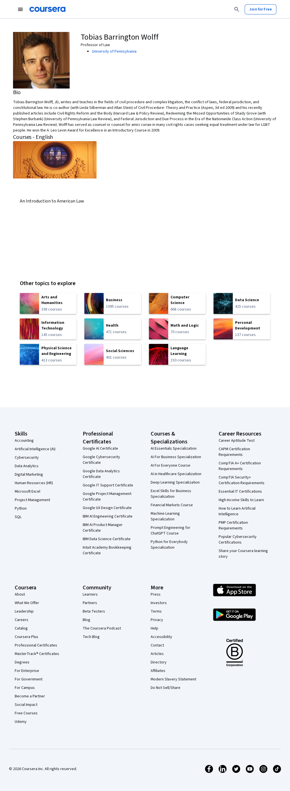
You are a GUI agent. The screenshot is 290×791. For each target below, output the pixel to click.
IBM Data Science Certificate (107, 539)
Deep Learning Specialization (175, 482)
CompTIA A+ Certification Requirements (240, 466)
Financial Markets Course (172, 505)
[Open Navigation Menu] (20, 9)
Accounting (24, 440)
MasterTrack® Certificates (37, 654)
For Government (28, 679)
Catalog (21, 628)
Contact (157, 645)
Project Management (32, 500)
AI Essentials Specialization (174, 448)
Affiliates (158, 671)
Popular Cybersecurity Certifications (238, 539)
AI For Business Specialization (176, 457)
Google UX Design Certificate (107, 508)
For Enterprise (27, 671)
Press (156, 594)
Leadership (24, 611)
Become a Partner (30, 696)
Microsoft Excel (27, 491)
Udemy (21, 722)
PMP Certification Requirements (233, 525)
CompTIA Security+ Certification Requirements (242, 480)
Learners (90, 594)
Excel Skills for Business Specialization (171, 493)
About (20, 594)
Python (21, 508)
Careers (21, 620)
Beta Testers (94, 611)
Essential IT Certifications (240, 491)
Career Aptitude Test (237, 440)
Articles (157, 654)
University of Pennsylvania (114, 51)
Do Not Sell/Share (165, 688)
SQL (18, 517)
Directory (159, 662)
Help (154, 628)
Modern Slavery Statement (173, 679)
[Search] (237, 9)
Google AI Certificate (100, 448)
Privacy (157, 620)
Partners (90, 603)
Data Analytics (27, 466)
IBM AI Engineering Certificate (108, 516)
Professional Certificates (36, 645)
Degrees (22, 662)
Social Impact (26, 705)
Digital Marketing (29, 474)
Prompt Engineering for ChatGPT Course (170, 530)
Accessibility (161, 637)
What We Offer (27, 603)
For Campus (25, 688)
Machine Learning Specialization (165, 516)
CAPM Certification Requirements (234, 452)
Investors (159, 603)
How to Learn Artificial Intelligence (237, 511)
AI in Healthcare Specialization (176, 474)
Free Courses (26, 713)
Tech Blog (91, 637)
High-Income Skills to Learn (241, 500)
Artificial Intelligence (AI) (35, 449)
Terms (156, 611)
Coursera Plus (26, 637)
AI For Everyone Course (170, 465)
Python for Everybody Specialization (169, 544)
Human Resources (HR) (34, 483)
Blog (86, 620)
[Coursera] (47, 9)
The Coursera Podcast (102, 628)
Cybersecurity (27, 457)
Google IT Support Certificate (108, 485)
